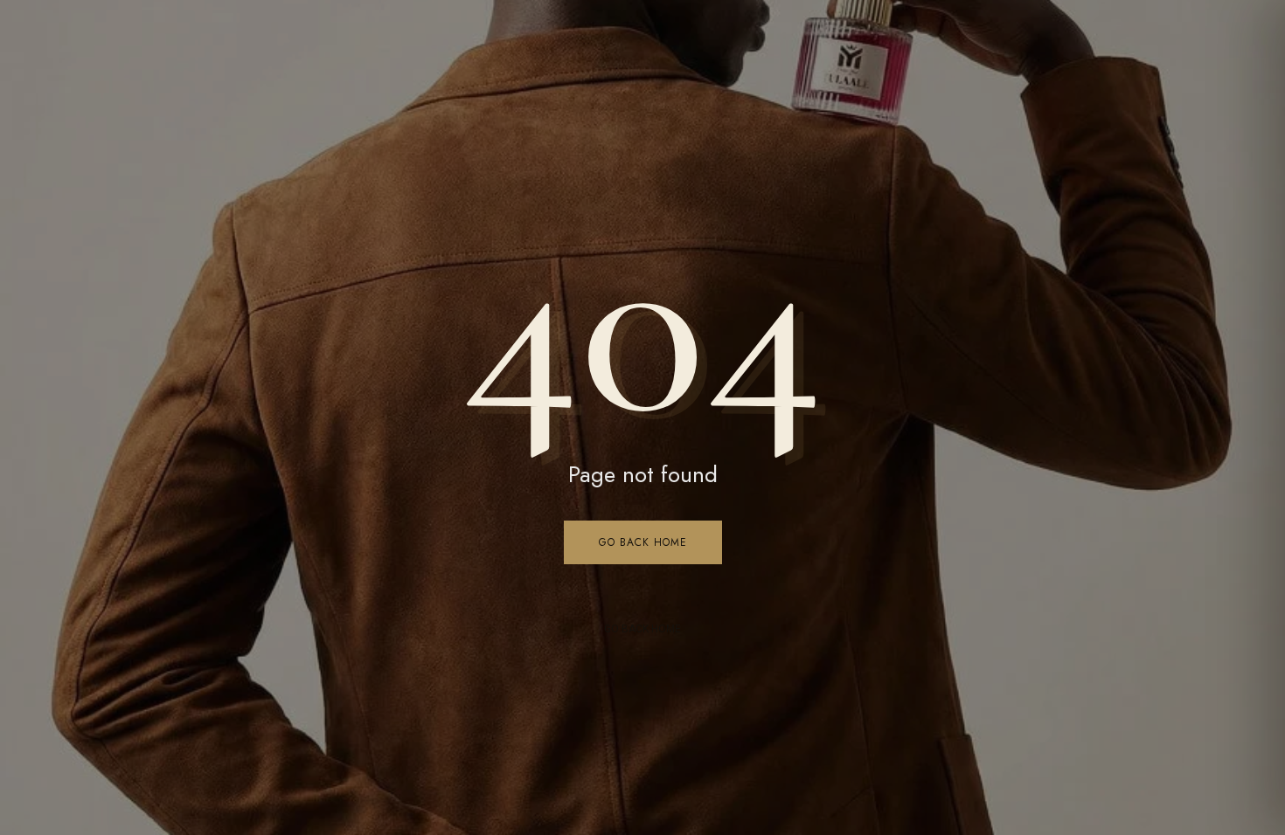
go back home (642, 629)
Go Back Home (643, 542)
